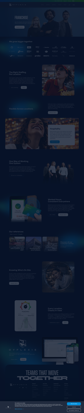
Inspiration (54, 4)
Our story (66, 387)
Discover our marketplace (16, 175)
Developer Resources (68, 394)
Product (42, 4)
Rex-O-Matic (52, 214)
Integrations (34, 396)
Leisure (44, 394)
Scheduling (34, 387)
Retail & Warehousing (46, 389)
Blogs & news (56, 387)
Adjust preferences (18, 408)
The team (66, 389)
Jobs (65, 391)
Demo (24, 87)
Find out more (55, 141)
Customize (74, 407)
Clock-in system (35, 393)
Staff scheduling (14, 87)
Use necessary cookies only (74, 410)
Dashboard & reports (36, 394)
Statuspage (66, 393)
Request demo (19, 27)
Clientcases (56, 389)
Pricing (65, 4)
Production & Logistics (47, 387)
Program (65, 399)
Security (55, 391)
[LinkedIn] (19, 387)
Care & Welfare (45, 391)
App (33, 391)
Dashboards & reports (55, 322)
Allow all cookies (74, 403)
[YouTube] (22, 387)
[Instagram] (26, 387)
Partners (59, 4)
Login (69, 4)
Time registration (35, 389)
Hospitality (45, 393)
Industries (48, 4)
